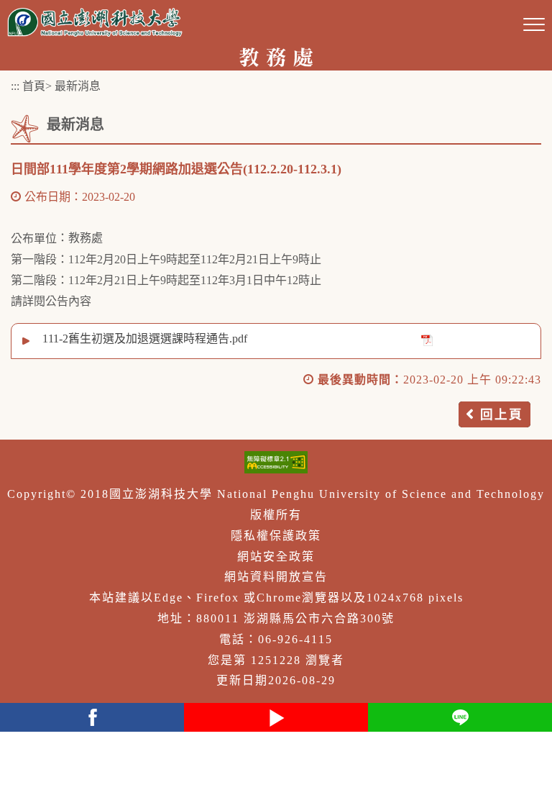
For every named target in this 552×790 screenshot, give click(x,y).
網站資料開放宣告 (276, 577)
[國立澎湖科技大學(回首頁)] (95, 22)
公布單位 (34, 238)
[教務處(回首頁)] (276, 56)
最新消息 (78, 86)
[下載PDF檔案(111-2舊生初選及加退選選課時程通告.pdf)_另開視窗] (427, 339)
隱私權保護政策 (276, 536)
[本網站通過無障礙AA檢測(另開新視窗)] (276, 462)
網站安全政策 (276, 556)
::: (15, 86)
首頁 (33, 86)
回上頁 (501, 414)
